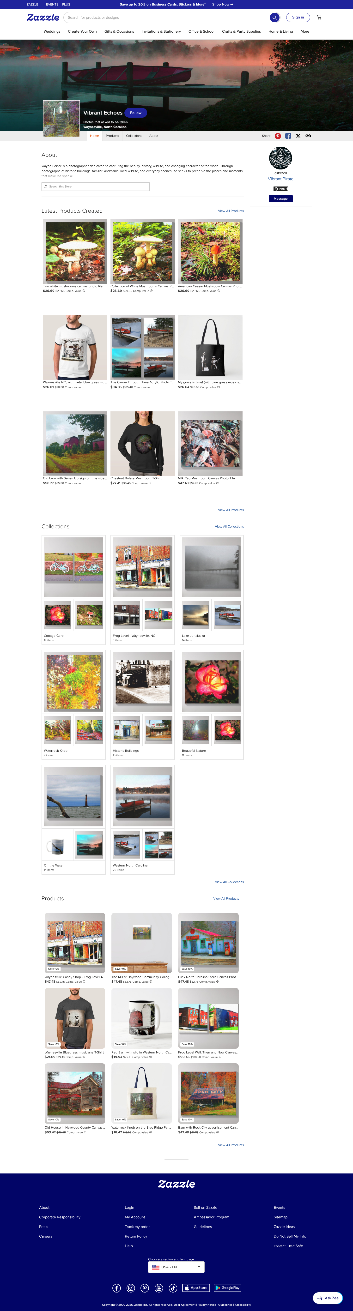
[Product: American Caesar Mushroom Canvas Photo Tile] (210, 251)
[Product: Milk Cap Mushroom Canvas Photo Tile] (210, 443)
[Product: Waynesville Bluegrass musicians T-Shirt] (75, 1018)
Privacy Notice (207, 1305)
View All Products (231, 211)
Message (281, 199)
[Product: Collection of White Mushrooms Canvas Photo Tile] (142, 251)
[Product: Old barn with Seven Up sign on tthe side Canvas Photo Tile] (75, 443)
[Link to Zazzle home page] (45, 17)
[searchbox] (171, 17)
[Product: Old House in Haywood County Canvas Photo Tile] (75, 1093)
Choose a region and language (171, 1259)
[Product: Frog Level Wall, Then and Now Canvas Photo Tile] (208, 1018)
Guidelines (225, 1305)
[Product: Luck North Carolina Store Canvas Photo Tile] (208, 943)
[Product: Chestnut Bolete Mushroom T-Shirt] (142, 443)
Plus (66, 4)
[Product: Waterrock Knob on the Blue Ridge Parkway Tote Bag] (141, 1093)
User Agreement (184, 1305)
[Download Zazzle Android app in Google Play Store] (227, 1288)
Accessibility (243, 1305)
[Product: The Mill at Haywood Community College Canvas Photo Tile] (141, 943)
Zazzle (32, 4)
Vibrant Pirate (280, 178)
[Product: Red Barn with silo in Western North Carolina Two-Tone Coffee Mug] (141, 1018)
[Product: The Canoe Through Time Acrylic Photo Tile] (142, 347)
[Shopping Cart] (319, 17)
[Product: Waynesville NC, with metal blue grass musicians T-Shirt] (75, 347)
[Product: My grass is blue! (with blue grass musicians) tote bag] (210, 347)
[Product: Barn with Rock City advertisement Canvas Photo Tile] (208, 1093)
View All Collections (229, 526)
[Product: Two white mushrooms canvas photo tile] (75, 251)
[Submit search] (275, 17)
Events (52, 4)
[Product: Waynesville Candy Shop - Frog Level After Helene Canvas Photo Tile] (75, 943)
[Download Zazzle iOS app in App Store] (196, 1288)
